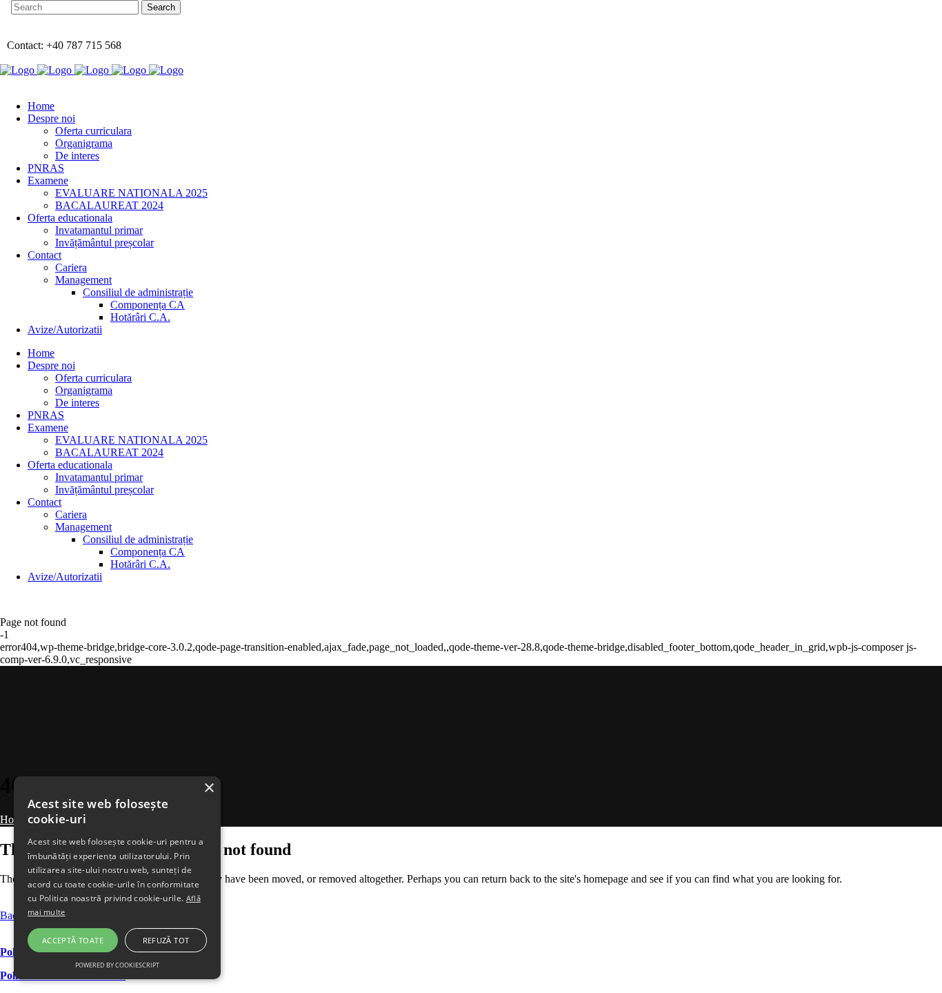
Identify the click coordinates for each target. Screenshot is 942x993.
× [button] (208, 788)
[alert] (117, 877)
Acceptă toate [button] (72, 940)
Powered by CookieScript (117, 965)
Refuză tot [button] (166, 940)
